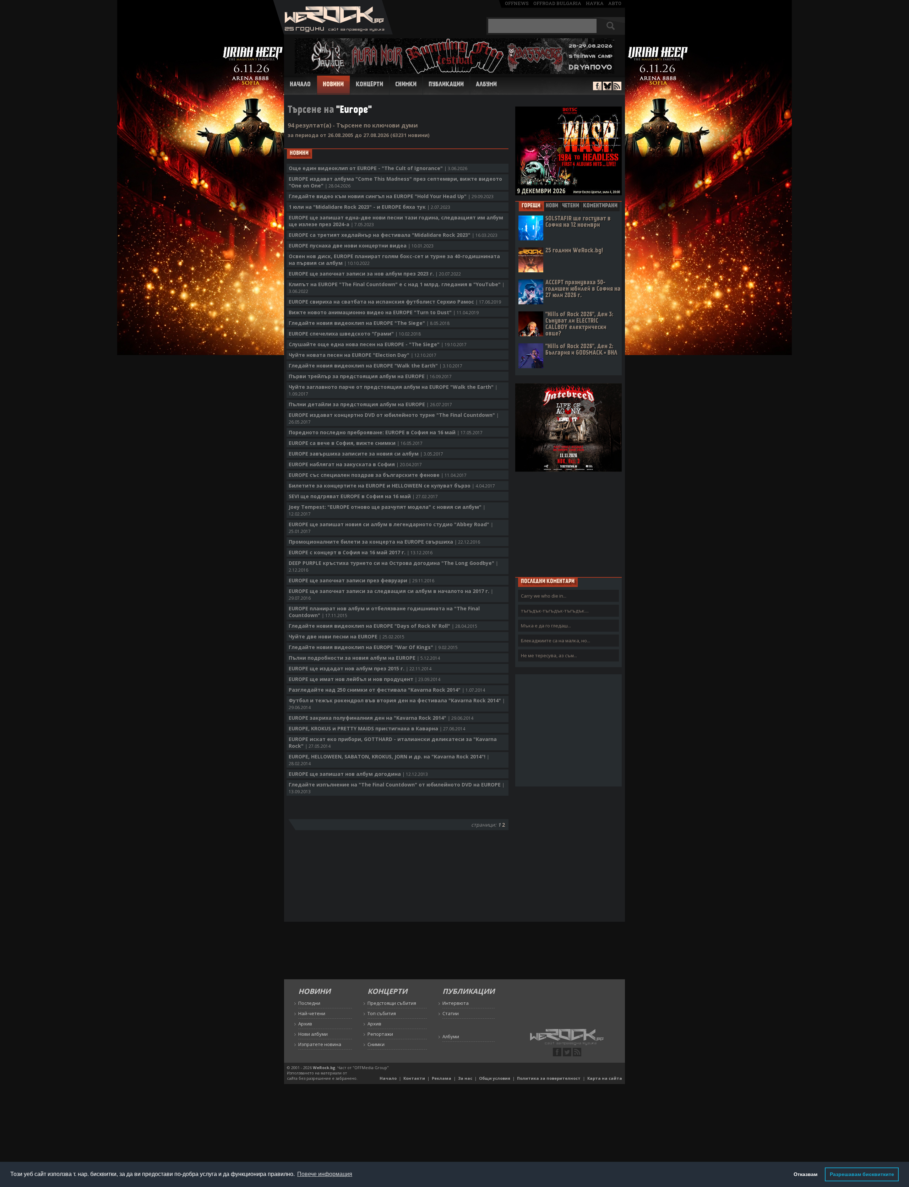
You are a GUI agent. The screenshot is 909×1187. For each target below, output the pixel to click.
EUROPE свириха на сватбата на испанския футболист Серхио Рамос (395, 301)
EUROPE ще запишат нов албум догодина (358, 774)
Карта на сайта (604, 1078)
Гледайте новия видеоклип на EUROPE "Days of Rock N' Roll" (383, 625)
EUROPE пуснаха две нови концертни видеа (361, 245)
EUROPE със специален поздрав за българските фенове (378, 475)
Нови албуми (313, 1034)
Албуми (486, 85)
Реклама (441, 1078)
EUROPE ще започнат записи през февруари (361, 580)
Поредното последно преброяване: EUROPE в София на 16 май (386, 432)
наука (595, 3)
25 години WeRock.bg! (574, 251)
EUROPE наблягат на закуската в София (355, 464)
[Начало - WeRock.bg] (333, 32)
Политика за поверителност (549, 1078)
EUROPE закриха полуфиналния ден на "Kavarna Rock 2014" (381, 717)
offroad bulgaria (557, 3)
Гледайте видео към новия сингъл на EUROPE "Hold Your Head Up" (391, 196)
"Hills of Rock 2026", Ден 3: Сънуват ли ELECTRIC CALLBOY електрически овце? (579, 324)
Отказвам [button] (805, 1174)
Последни (309, 1003)
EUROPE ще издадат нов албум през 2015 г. (360, 668)
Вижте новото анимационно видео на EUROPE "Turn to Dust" (384, 312)
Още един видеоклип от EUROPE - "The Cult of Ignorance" (378, 168)
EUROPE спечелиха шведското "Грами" (355, 333)
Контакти (414, 1078)
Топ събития (382, 1013)
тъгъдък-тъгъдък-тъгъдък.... (555, 611)
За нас (465, 1078)
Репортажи (380, 1034)
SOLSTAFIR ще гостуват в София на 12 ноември (578, 222)
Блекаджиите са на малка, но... (555, 640)
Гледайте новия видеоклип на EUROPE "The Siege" (369, 323)
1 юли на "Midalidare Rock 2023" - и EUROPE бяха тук (369, 206)
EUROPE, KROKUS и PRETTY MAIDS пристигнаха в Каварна (377, 728)
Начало (300, 85)
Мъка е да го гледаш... (546, 625)
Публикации (446, 85)
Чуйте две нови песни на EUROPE (346, 636)
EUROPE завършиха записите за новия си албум (366, 453)
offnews (517, 3)
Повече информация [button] (324, 1174)
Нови (552, 206)
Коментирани (600, 206)
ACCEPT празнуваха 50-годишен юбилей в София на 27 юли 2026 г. (583, 289)
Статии (450, 1013)
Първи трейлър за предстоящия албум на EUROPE (370, 376)
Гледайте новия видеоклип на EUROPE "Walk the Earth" (375, 365)
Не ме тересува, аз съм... (549, 655)
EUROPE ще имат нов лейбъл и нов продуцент (364, 679)
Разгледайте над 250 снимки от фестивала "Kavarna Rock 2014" (387, 689)
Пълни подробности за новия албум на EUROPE (364, 657)
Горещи (531, 206)
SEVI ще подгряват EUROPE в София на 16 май (363, 496)
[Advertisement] (568, 524)
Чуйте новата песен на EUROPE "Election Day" (362, 355)
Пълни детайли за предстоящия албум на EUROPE (370, 404)
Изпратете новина (319, 1044)
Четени (570, 206)
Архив (305, 1023)
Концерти (369, 85)
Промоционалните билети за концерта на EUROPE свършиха (384, 541)
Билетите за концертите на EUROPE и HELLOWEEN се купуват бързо (392, 485)
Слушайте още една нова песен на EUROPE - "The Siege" (378, 344)
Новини (333, 85)
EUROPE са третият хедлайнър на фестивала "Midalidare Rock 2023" (393, 235)
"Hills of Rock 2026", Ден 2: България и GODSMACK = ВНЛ (581, 350)
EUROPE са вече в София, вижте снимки (356, 443)
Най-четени (311, 1013)
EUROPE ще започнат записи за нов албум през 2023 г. (375, 273)
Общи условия (494, 1078)
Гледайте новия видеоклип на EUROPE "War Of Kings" (373, 647)
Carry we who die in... (543, 596)
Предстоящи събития (392, 1003)
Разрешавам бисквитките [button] (862, 1174)
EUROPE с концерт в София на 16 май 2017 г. (360, 552)
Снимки (406, 85)
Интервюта (455, 1003)
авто (614, 3)
